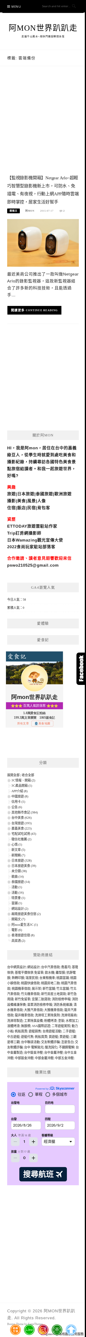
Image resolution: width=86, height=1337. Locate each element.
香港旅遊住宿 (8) (22, 935)
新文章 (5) (18, 850)
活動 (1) (16, 887)
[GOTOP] (70, 1330)
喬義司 (65, 967)
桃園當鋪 (62, 978)
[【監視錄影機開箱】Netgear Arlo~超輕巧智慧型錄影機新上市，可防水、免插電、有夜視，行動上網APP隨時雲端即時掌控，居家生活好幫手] (43, 242)
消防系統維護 (63, 1004)
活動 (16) (17, 892)
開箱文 (13, 210)
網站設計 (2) (19, 908)
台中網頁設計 (16, 967)
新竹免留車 (22, 999)
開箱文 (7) (18, 919)
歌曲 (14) (17, 876)
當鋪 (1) (16, 903)
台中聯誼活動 (30, 1042)
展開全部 (13, 775)
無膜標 (25, 1026)
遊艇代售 (27, 1036)
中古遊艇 (13, 1036)
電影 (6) (16, 930)
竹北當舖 (62, 988)
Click (81, 669)
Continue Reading (42, 310)
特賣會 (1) (18, 898)
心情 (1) (16, 844)
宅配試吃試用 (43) (23, 833)
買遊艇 (53, 1036)
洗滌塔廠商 (69, 1015)
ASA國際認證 (41, 1026)
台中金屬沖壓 (53, 1052)
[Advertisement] (43, 125)
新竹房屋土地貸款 (53, 994)
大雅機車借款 (53, 1010)
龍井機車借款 (24, 1015)
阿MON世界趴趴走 (43, 28)
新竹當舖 (49, 988)
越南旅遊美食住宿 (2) (26, 914)
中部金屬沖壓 (44, 1058)
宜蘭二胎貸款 (41, 999)
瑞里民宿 (32, 978)
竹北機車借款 (30, 994)
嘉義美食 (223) (21, 828)
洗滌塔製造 (15, 1020)
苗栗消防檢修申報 (39, 1004)
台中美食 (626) (21, 817)
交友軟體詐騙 (50, 1042)
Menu (16, 7)
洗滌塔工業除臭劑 (47, 1015)
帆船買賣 (21, 1031)
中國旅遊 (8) (19, 796)
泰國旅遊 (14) (20, 882)
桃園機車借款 (21, 988)
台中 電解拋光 (33, 1047)
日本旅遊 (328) (21, 860)
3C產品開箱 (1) (21, 785)
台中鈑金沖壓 (33, 1052)
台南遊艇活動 (52, 1031)
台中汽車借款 (50, 967)
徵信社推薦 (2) (21, 839)
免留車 (38, 972)
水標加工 (72, 1020)
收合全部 (28, 775)
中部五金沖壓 (64, 1058)
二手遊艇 (69, 1031)
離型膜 (60, 972)
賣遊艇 (64, 1036)
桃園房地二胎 (50, 983)
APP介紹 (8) (19, 791)
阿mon (29, 210)
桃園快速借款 (30, 983)
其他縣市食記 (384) (24, 812)
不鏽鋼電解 (66, 1047)
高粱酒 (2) (18, 940)
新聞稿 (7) (18, 855)
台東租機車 (47, 978)
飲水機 (49, 972)
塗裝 (61, 1020)
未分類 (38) (19, 871)
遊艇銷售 (35, 1031)
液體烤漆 (13, 1026)
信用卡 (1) (18, 801)
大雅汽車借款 (33, 1010)
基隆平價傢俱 (24, 972)
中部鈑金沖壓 (24, 1058)
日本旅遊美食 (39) (23, 866)
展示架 (36, 988)
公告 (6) (16, 807)
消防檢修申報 (61, 999)
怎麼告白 (67, 1042)
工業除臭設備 (33, 1020)
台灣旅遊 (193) (21, 823)
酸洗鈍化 (51, 1047)
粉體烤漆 (50, 1020)
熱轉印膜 (18, 978)
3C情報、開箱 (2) (23, 780)
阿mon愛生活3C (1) (24, 924)
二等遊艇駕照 (61, 1026)
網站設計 (33, 967)
